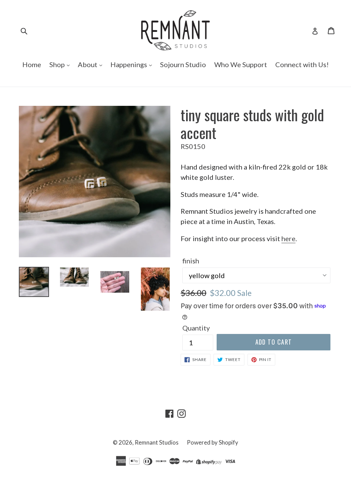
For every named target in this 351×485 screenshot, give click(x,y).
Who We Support (240, 64)
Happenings (129, 64)
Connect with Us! (302, 64)
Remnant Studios (157, 442)
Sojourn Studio (183, 64)
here (288, 238)
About (88, 64)
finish (190, 261)
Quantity (196, 328)
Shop (57, 64)
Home (31, 64)
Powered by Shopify (212, 442)
